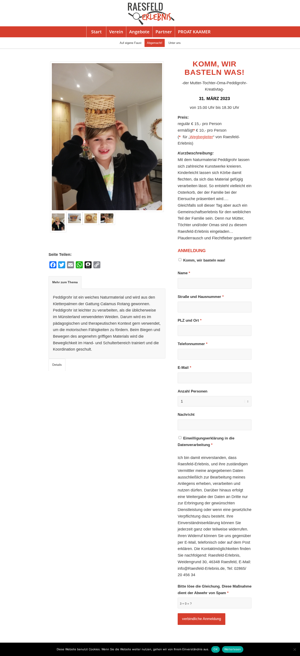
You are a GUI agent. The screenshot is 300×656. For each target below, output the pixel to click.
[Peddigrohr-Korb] (74, 222)
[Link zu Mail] (290, 13)
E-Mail (184, 368)
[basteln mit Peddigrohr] (91, 222)
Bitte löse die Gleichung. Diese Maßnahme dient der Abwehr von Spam (214, 589)
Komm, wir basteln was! (204, 260)
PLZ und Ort (190, 320)
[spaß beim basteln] (107, 136)
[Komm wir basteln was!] (107, 222)
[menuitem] (96, 31)
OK (215, 649)
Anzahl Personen (192, 391)
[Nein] (294, 649)
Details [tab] (57, 364)
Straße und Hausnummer (201, 297)
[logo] (150, 13)
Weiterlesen (232, 649)
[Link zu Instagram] (284, 13)
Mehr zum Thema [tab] (65, 282)
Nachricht (186, 414)
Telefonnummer (193, 344)
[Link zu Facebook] (277, 13)
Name (184, 273)
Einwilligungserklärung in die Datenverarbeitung (206, 441)
